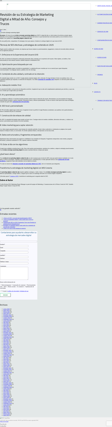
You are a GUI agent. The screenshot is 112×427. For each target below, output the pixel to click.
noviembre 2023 (7, 334)
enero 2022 (6, 366)
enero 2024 (6, 331)
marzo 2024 (6, 328)
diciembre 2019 (7, 399)
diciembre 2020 (7, 382)
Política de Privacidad (4, 421)
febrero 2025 (6, 312)
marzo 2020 (6, 394)
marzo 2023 (6, 346)
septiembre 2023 (7, 337)
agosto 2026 (6, 309)
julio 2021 (6, 375)
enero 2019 (6, 415)
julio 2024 (6, 322)
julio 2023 (6, 340)
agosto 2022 (6, 356)
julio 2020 (6, 390)
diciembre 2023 (7, 332)
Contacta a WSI (14, 176)
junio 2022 (6, 359)
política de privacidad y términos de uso (18, 291)
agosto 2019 (6, 405)
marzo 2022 (6, 363)
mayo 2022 (6, 360)
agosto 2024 (6, 320)
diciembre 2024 (7, 315)
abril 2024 (6, 326)
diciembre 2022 (7, 350)
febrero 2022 (6, 365)
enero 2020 (6, 397)
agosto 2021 (6, 374)
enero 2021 (6, 381)
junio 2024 (6, 323)
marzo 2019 (6, 412)
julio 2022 (6, 357)
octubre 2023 (6, 335)
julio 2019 (6, 406)
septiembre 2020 (7, 387)
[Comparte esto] (0, 31)
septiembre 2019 (7, 403)
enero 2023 (6, 349)
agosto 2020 (6, 388)
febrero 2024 (6, 329)
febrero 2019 (6, 413)
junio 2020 (6, 391)
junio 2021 (6, 377)
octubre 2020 (6, 385)
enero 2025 (6, 313)
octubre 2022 (6, 353)
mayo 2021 (6, 378)
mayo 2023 (6, 343)
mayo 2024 (6, 325)
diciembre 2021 (7, 368)
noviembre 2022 (7, 351)
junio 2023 (6, 341)
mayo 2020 (6, 393)
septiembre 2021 (7, 372)
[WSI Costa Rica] (49, 87)
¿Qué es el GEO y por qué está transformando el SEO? (17, 218)
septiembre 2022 (7, 354)
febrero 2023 (6, 347)
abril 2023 (6, 344)
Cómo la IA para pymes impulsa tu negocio (14, 228)
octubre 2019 (6, 402)
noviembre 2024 (7, 316)
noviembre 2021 (7, 369)
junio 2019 (6, 408)
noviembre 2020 (7, 384)
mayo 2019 (6, 409)
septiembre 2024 (7, 319)
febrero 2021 (6, 380)
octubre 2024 (6, 318)
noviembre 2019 (7, 400)
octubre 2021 (6, 371)
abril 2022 (6, 362)
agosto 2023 (6, 338)
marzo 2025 (6, 310)
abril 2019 (6, 411)
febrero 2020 (6, 396)
